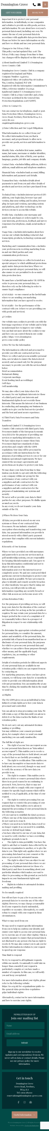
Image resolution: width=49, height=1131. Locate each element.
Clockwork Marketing (31, 1125)
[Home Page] (14, 4)
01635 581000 (26, 1092)
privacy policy (23, 1061)
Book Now (37, 12)
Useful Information (23, 1114)
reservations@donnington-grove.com (24, 1095)
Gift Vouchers (14, 12)
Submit (24, 1042)
